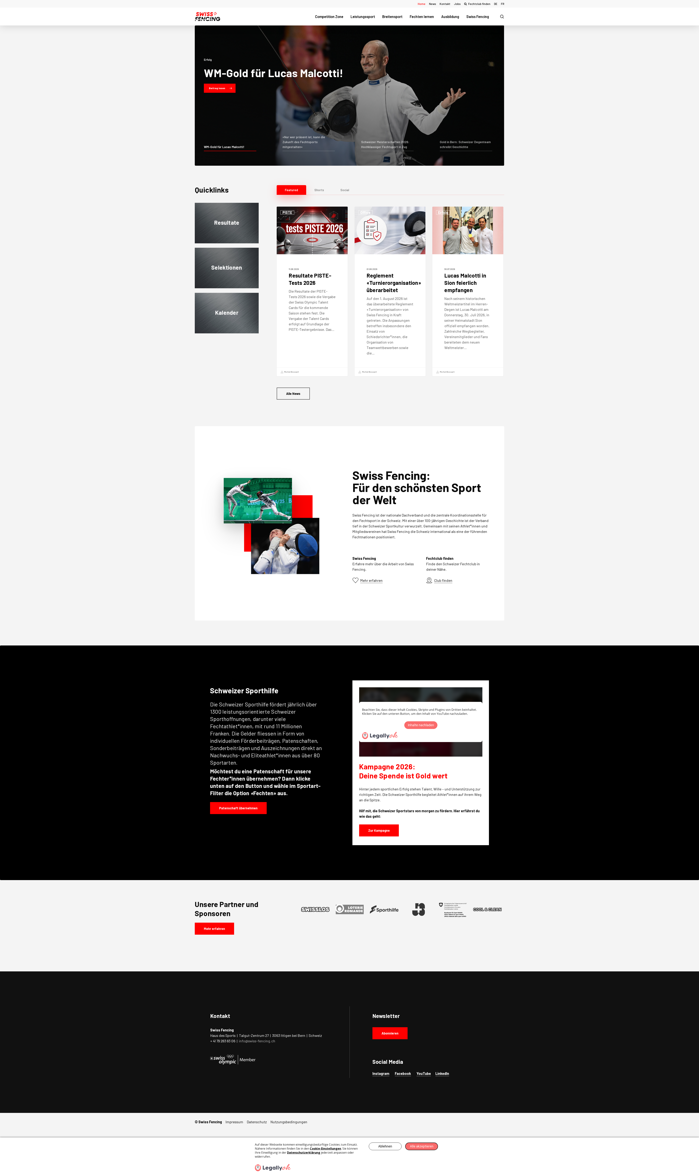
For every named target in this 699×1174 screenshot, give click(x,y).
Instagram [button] (380, 1073)
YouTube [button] (423, 1073)
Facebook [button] (403, 1073)
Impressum (234, 1122)
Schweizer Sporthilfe (243, 704)
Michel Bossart (291, 371)
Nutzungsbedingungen (288, 1122)
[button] (291, 190)
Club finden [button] (443, 580)
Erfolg (443, 212)
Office (365, 212)
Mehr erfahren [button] (371, 580)
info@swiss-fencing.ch (257, 1041)
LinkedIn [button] (442, 1073)
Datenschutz (257, 1122)
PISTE (287, 212)
